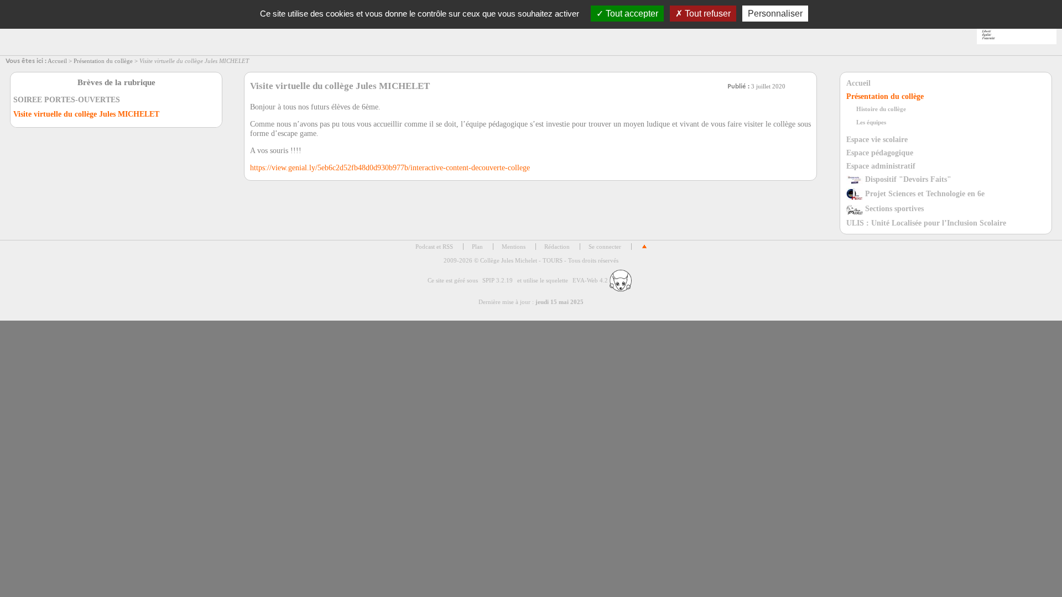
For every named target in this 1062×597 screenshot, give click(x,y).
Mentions (513, 246)
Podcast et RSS (434, 246)
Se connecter (605, 246)
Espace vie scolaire (877, 139)
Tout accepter (630, 13)
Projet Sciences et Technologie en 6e (924, 193)
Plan (477, 246)
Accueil (57, 60)
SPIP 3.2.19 (497, 280)
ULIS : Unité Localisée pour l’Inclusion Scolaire (926, 222)
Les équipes (871, 122)
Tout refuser (707, 13)
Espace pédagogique (879, 152)
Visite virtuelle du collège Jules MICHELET (86, 114)
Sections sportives (893, 208)
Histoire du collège (881, 109)
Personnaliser (775, 13)
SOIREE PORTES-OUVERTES (66, 100)
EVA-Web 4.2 (591, 280)
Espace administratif (880, 165)
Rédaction (557, 246)
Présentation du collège (103, 60)
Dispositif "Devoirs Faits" (907, 179)
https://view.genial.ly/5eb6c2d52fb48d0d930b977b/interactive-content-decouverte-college (390, 167)
